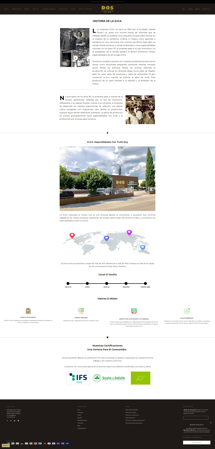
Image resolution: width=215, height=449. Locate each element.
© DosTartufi (11, 441)
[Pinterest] (14, 421)
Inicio (6, 9)
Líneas (26, 9)
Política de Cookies (130, 412)
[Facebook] (7, 421)
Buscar (197, 9)
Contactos (63, 9)
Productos (16, 9)
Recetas (36, 9)
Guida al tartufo (85, 9)
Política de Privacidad (131, 409)
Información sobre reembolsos (133, 423)
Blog (73, 9)
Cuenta (190, 9)
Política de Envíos (130, 417)
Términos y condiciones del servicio (135, 420)
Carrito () (206, 9)
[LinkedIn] (18, 421)
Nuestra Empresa (49, 9)
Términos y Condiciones (131, 415)
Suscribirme (196, 442)
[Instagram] (11, 421)
